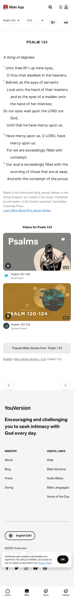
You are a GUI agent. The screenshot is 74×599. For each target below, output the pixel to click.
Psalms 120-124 (24, 324)
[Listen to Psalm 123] (53, 22)
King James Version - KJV (30, 359)
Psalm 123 (9, 20)
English (7, 359)
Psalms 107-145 (24, 274)
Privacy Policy (45, 562)
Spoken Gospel (19, 328)
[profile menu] (63, 7)
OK (63, 559)
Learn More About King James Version (27, 210)
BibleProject (17, 278)
